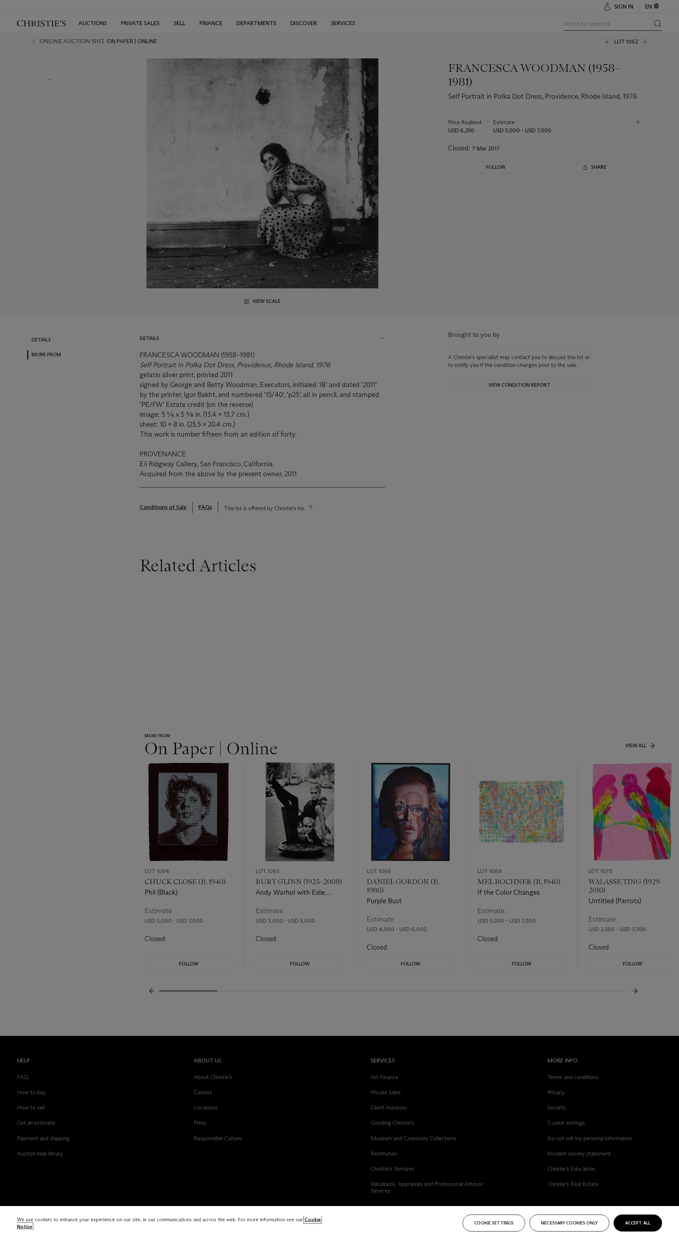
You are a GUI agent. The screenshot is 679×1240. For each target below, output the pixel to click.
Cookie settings (493, 1222)
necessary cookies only (569, 1222)
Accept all (637, 1222)
